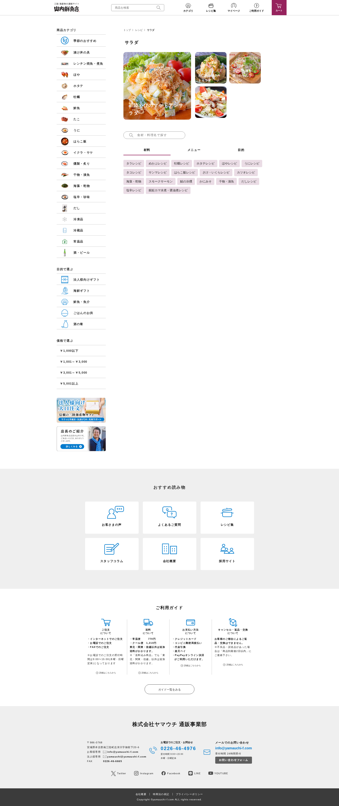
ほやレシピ (229, 163)
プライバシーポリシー (189, 794)
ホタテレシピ (206, 163)
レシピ (139, 30)
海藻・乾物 (133, 181)
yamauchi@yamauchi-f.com (126, 756)
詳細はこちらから (107, 673)
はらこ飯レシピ (184, 172)
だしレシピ (248, 181)
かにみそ (206, 181)
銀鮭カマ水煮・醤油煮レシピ (168, 190)
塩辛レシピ (133, 190)
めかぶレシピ (158, 163)
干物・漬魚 (226, 181)
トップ (127, 30)
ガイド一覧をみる (169, 689)
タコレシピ (133, 172)
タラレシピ (133, 163)
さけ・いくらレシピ (216, 172)
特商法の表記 (161, 794)
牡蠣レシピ (181, 163)
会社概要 (141, 794)
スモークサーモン (161, 181)
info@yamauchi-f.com (122, 751)
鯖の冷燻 (186, 181)
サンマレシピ (158, 172)
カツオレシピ (246, 172)
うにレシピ (251, 163)
